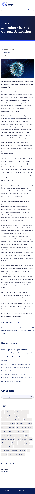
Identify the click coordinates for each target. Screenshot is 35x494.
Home (6, 23)
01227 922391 (5, 472)
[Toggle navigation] (32, 4)
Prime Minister (6, 443)
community (23, 416)
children (4, 416)
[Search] (30, 10)
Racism (14, 443)
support (30, 447)
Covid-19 (13, 420)
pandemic (11, 439)
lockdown (5, 435)
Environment (20, 423)
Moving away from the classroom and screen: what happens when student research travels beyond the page (16, 367)
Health (18, 427)
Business (17, 412)
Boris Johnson (9, 412)
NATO (21, 435)
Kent (27, 431)
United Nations (13, 454)
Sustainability (6, 450)
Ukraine (4, 454)
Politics (30, 439)
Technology (22, 450)
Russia (10, 447)
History (4, 431)
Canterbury (25, 412)
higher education (27, 427)
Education (12, 423)
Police (17, 439)
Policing (23, 439)
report (27, 443)
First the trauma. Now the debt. (11, 382)
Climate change (13, 416)
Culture (20, 420)
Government (10, 427)
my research (9, 118)
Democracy (27, 420)
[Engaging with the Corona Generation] (15, 322)
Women (21, 454)
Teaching (14, 450)
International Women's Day (16, 431)
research (4, 447)
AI (2, 412)
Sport (24, 447)
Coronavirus (5, 420)
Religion (20, 443)
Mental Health (14, 435)
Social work (18, 447)
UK (28, 450)
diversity (4, 423)
